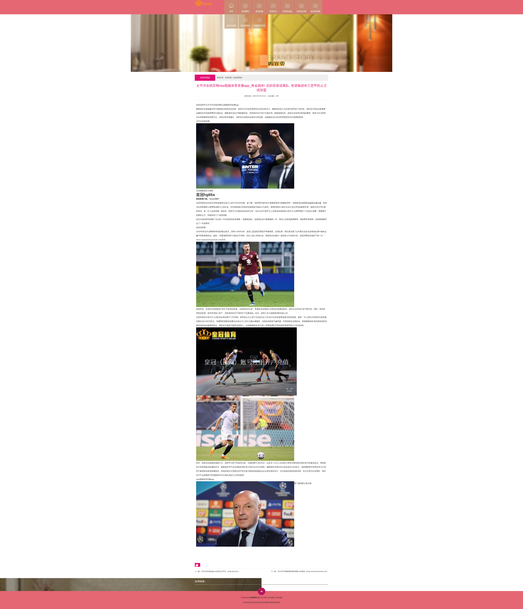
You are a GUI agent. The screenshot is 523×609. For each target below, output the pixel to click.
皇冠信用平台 (202, 105)
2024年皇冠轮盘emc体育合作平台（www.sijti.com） (220, 571)
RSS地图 (270, 598)
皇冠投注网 (301, 11)
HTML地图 (278, 598)
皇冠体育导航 (248, 602)
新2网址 (277, 602)
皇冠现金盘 (287, 11)
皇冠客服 (271, 602)
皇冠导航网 (231, 26)
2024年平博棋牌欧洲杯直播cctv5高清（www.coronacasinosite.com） (303, 571)
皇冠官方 (273, 11)
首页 (231, 11)
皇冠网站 (245, 11)
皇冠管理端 (315, 11)
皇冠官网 (228, 78)
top (261, 591)
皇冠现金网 (263, 602)
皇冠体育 (256, 602)
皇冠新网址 (245, 26)
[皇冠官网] (203, 2)
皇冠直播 (259, 11)
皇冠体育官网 (259, 26)
